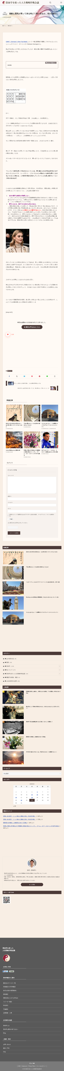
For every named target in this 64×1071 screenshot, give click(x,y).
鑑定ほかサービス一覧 (9, 983)
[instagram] (30, 1063)
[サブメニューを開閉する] (60, 666)
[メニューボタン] (61, 2)
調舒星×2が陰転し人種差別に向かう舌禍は (15, 822)
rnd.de (9, 65)
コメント (11, 475)
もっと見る (32, 884)
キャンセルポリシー (41, 1066)
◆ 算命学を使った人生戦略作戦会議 (16, 673)
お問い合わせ (7, 1044)
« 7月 (14, 806)
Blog (4, 1033)
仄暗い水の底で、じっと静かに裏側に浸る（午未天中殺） (19, 816)
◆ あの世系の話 (10, 658)
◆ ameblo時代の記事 (12, 681)
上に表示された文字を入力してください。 (18, 522)
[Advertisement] (32, 354)
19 (32, 797)
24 (21, 800)
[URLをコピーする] (54, 376)
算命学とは (6, 1025)
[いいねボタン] (8, 334)
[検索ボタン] (50, 2)
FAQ (4, 1052)
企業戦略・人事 (7, 1013)
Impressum (24, 1066)
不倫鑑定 (5, 1009)
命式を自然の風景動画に (10, 990)
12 (32, 794)
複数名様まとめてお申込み (10, 998)
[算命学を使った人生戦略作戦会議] (20, 2)
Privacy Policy (32, 1066)
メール (10, 502)
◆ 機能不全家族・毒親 (12, 677)
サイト (9, 508)
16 (16, 797)
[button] (9, 376)
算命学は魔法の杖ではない (10, 1029)
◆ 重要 (8, 662)
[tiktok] (32, 1063)
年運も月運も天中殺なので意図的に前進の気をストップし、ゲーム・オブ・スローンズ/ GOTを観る (31, 826)
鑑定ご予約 (6, 1048)
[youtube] (34, 1063)
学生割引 (5, 1005)
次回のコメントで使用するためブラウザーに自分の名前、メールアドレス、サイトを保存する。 (31, 515)
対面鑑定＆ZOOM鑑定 (9, 986)
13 (37, 794)
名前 (9, 496)
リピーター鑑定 (7, 1001)
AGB (19, 1066)
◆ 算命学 (10, 370)
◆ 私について (10, 670)
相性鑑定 (5, 994)
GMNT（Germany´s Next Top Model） (17, 41)
